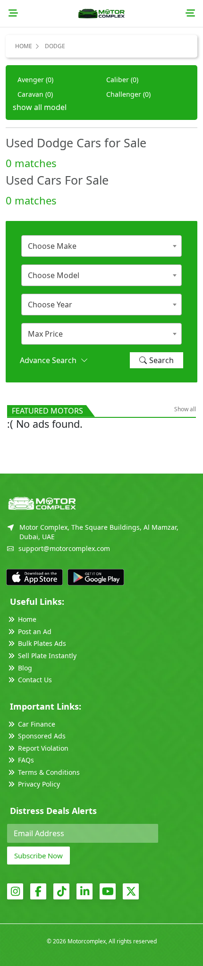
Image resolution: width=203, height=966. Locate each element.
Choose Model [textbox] (53, 275)
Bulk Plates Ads (42, 643)
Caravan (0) (35, 94)
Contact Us (35, 679)
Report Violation (43, 748)
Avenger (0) (35, 79)
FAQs (26, 759)
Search (161, 360)
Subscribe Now (38, 855)
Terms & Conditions (49, 772)
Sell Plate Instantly (47, 655)
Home (23, 46)
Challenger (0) (128, 94)
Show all (185, 409)
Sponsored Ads (42, 735)
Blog (25, 667)
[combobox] (101, 246)
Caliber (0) (122, 79)
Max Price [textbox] (45, 334)
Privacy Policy (39, 784)
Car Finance (36, 724)
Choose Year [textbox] (50, 304)
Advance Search (50, 360)
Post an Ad (34, 631)
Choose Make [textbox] (52, 246)
